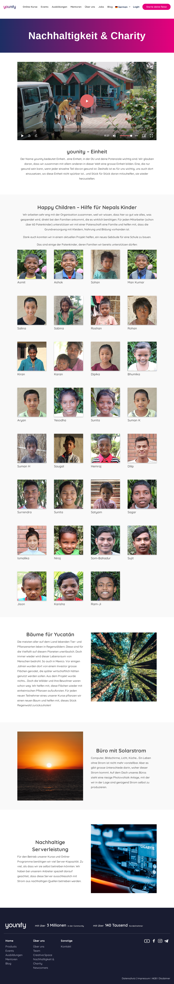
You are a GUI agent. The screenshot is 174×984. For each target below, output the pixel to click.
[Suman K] (142, 402)
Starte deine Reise (156, 6)
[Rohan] (142, 310)
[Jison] (31, 585)
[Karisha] (68, 585)
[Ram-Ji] (105, 585)
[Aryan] (31, 402)
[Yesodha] (68, 402)
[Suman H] (31, 448)
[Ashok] (68, 264)
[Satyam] (105, 494)
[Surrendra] (31, 494)
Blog (110, 6)
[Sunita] (105, 402)
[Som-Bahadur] (105, 539)
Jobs (101, 6)
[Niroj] (68, 539)
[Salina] (31, 310)
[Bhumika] (142, 356)
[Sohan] (105, 264)
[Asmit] (31, 264)
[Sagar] (142, 494)
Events (44, 6)
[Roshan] (105, 310)
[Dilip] (142, 448)
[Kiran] (31, 356)
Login (136, 6)
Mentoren (76, 6)
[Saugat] (68, 448)
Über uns (90, 6)
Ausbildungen (59, 6)
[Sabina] (68, 310)
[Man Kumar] (142, 264)
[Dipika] (105, 356)
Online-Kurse (30, 6)
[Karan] (68, 356)
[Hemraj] (105, 448)
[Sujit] (142, 539)
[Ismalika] (31, 539)
